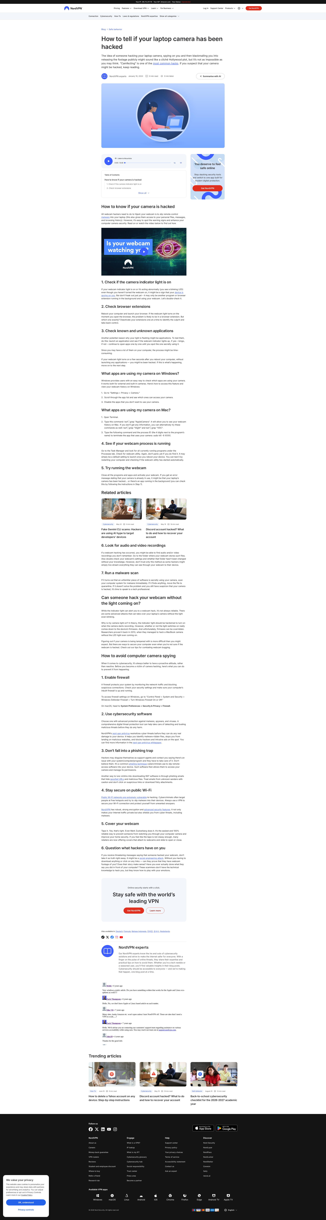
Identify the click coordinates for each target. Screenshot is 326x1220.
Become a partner (134, 1180)
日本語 (150, 931)
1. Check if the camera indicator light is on (124, 184)
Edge (199, 1199)
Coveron (214, 1166)
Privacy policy (179, 1147)
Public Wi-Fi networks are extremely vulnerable (124, 797)
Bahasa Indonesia (139, 931)
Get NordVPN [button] (254, 8)
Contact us (169, 1166)
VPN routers (94, 1157)
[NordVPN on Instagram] (116, 937)
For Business (165, 8)
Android (141, 1199)
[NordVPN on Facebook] (112, 937)
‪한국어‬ (156, 931)
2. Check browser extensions (119, 188)
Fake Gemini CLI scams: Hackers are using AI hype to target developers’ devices (121, 533)
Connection (93, 16)
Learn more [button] (155, 910)
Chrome (170, 1199)
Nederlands (165, 931)
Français (127, 931)
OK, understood (26, 1202)
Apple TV (228, 1199)
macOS (112, 1199)
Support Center (216, 8)
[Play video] (144, 252)
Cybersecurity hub (134, 1162)
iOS (155, 1199)
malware (105, 217)
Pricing (117, 8)
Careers (100, 1147)
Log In (205, 8)
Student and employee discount (102, 1166)
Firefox (184, 1199)
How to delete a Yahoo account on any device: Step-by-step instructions (112, 1098)
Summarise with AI (212, 76)
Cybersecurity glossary (137, 1157)
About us (92, 1143)
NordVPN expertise (149, 16)
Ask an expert (171, 1171)
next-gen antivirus (121, 733)
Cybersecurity (106, 16)
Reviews (92, 1162)
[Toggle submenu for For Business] (173, 8)
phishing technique (138, 764)
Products (229, 8)
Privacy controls (26, 1209)
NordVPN (105, 809)
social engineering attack (151, 858)
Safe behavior (115, 29)
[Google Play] (226, 1128)
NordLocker (216, 1157)
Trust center (132, 1171)
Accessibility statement (175, 1162)
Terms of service (180, 1157)
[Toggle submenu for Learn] (157, 8)
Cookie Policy (26, 1195)
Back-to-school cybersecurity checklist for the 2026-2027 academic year (214, 1100)
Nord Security (217, 1143)
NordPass (215, 1152)
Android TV (213, 1199)
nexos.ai (214, 1176)
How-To (117, 16)
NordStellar (216, 1161)
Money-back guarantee (98, 1152)
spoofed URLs (117, 779)
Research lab (94, 1180)
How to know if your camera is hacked (123, 179)
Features (125, 8)
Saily (213, 1171)
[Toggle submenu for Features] (131, 8)
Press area (131, 1176)
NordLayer (215, 1147)
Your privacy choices (174, 1152)
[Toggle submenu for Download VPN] (148, 8)
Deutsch (119, 931)
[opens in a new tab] (91, 1129)
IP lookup (131, 1147)
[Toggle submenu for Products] (234, 8)
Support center (171, 1143)
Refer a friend (94, 1176)
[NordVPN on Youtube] (121, 937)
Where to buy (94, 1171)
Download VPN (140, 8)
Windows (97, 1199)
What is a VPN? (133, 1143)
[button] (108, 161)
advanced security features (157, 809)
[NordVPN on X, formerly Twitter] (107, 937)
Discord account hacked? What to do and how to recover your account (165, 533)
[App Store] (203, 1128)
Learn (153, 8)
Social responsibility (135, 1166)
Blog (103, 29)
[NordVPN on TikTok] (102, 937)
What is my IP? (133, 1152)
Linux (126, 1199)
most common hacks (165, 63)
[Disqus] (143, 1013)
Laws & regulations (131, 16)
